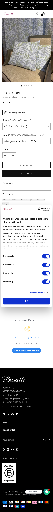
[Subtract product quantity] (13, 155)
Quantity (7, 149)
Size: (16, 120)
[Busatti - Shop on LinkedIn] (17, 415)
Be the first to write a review (26, 350)
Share (9, 183)
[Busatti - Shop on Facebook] (4, 415)
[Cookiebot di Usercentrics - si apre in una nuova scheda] (38, 209)
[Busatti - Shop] (7, 13)
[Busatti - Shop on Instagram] (8, 415)
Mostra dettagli (37, 292)
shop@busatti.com (21, 406)
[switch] (46, 265)
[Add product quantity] (5, 155)
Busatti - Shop (10, 96)
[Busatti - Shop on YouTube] (12, 415)
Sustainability (9, 458)
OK (26, 301)
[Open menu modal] (49, 14)
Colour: (23, 134)
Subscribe (45, 440)
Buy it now (26, 173)
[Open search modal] (37, 14)
